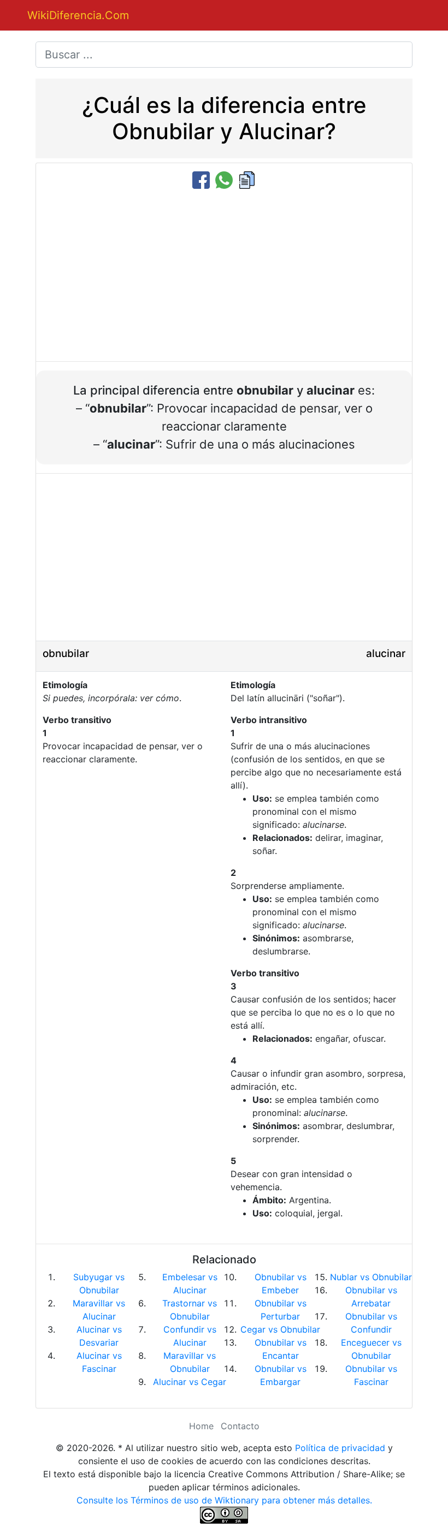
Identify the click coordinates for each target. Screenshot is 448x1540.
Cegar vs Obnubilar (280, 1329)
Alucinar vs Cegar (189, 1381)
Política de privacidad (340, 1447)
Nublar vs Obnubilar (371, 1277)
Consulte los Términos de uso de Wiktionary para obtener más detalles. (224, 1500)
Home (201, 1425)
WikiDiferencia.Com (78, 15)
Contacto (240, 1425)
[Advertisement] (224, 276)
